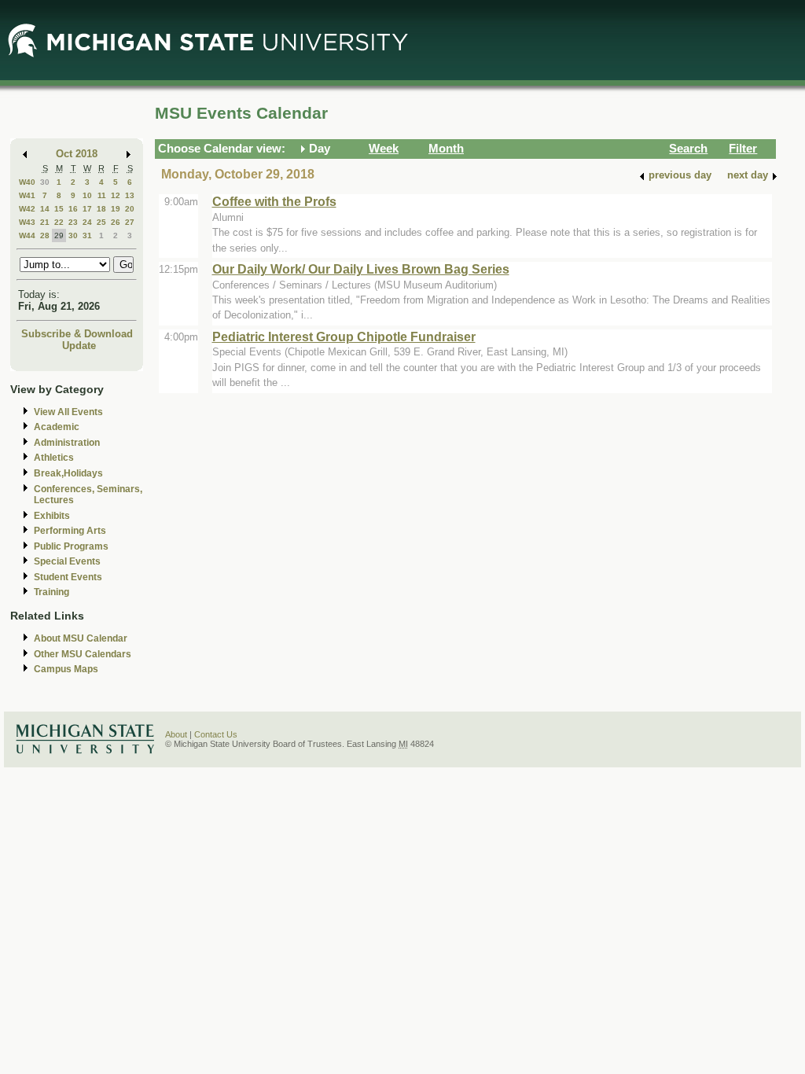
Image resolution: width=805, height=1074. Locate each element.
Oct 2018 (76, 154)
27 (129, 222)
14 (45, 208)
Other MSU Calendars (82, 654)
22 (59, 222)
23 (73, 222)
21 (45, 222)
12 (115, 195)
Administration (67, 442)
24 (87, 222)
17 (87, 208)
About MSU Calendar (80, 638)
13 (129, 195)
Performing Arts (70, 530)
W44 (27, 235)
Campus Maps (66, 669)
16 (73, 208)
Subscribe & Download (77, 334)
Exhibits (52, 515)
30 (45, 182)
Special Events (67, 561)
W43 (27, 222)
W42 (27, 208)
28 (45, 235)
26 (115, 222)
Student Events (68, 577)
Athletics (54, 457)
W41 (27, 195)
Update (79, 345)
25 (101, 222)
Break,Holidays (68, 473)
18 (101, 208)
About (176, 734)
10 (87, 195)
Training (51, 592)
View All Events (68, 411)
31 (87, 235)
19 (115, 208)
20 (129, 208)
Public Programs (71, 546)
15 (59, 208)
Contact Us (215, 734)
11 (101, 195)
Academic (56, 426)
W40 (27, 182)
